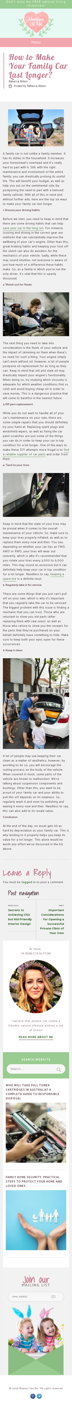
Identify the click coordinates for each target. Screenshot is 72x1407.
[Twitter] (39, 1396)
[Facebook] (33, 1396)
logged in (29, 882)
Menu (36, 42)
